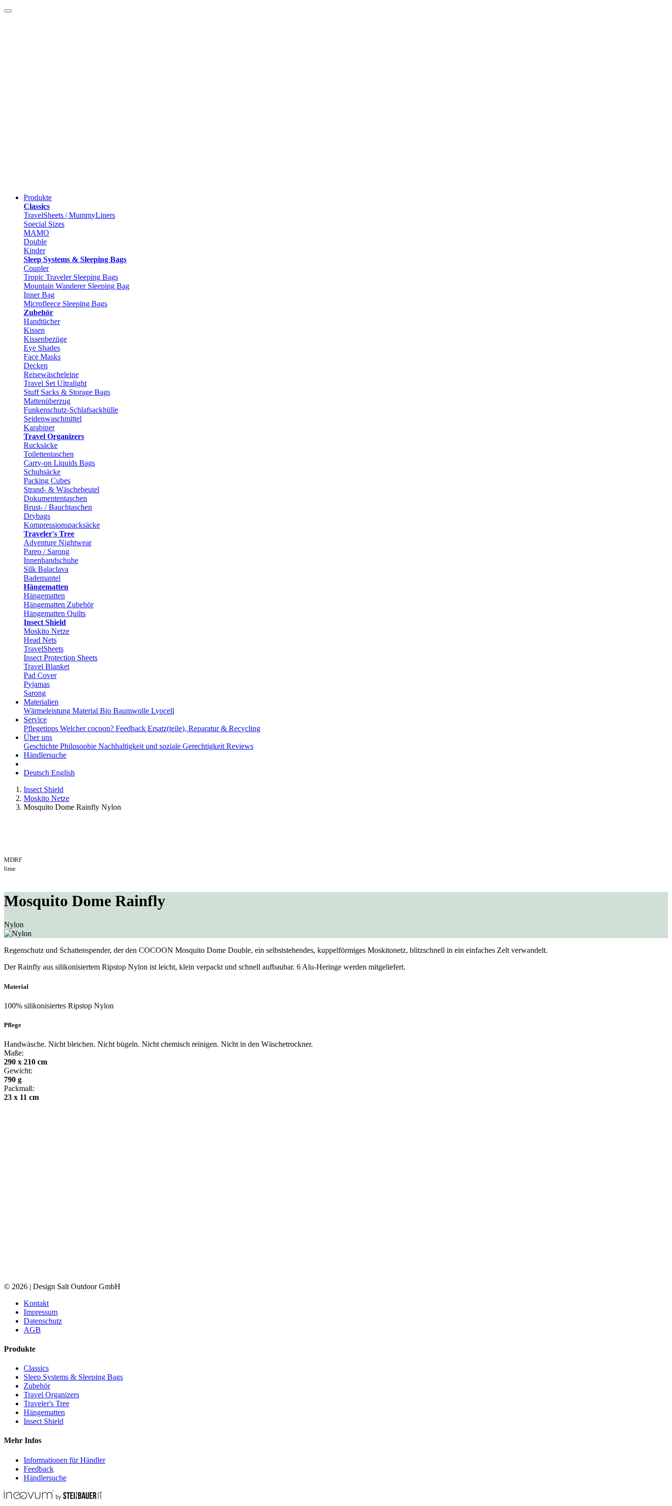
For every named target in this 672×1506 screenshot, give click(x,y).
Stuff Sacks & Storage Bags (67, 392)
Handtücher (42, 321)
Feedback (132, 728)
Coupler (36, 268)
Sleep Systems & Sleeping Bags (73, 1377)
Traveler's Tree (46, 1403)
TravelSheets (43, 649)
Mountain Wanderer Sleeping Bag (76, 286)
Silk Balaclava (46, 569)
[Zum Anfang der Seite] (8, 10)
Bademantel (42, 578)
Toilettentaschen (49, 454)
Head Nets (40, 640)
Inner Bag (39, 295)
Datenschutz (43, 1321)
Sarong (35, 693)
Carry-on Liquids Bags (59, 463)
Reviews (239, 746)
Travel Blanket (46, 666)
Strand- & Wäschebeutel (61, 489)
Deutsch (37, 772)
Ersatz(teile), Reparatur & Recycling (204, 728)
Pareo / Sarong (46, 551)
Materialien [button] (41, 702)
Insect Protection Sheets (60, 657)
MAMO (36, 233)
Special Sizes (44, 224)
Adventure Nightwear (58, 542)
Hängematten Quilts (55, 613)
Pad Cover (40, 675)
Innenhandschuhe (51, 560)
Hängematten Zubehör (58, 604)
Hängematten (44, 595)
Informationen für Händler (64, 1460)
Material (86, 711)
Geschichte (42, 746)
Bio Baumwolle (125, 711)
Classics (36, 1368)
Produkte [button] (38, 197)
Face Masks (42, 357)
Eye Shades (42, 348)
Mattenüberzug (47, 401)
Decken (36, 365)
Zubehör (37, 1386)
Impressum (41, 1312)
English (63, 772)
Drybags (37, 516)
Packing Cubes (47, 480)
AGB (32, 1330)
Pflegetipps (42, 728)
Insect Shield (43, 789)
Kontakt (36, 1303)
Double (35, 241)
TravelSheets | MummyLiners (69, 215)
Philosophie (79, 746)
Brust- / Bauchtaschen (58, 507)
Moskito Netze (46, 631)
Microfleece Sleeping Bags (65, 303)
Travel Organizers (51, 1394)
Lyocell (162, 711)
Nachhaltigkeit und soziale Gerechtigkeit (162, 746)
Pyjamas (37, 684)
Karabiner (39, 427)
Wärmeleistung (48, 711)
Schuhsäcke (42, 472)
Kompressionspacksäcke (62, 525)
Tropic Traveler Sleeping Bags (71, 277)
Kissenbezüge (45, 339)
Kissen (34, 330)
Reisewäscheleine (51, 374)
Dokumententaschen (55, 498)
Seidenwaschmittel (53, 418)
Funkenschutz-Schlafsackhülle (71, 410)
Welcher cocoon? (88, 728)
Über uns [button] (38, 737)
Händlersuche (45, 755)
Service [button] (35, 719)
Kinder (34, 250)
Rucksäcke (41, 445)
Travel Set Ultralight (55, 383)
